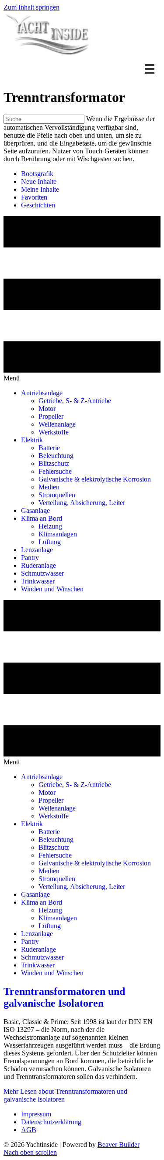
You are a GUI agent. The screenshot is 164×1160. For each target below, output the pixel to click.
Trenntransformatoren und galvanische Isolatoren (64, 997)
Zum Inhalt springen (31, 7)
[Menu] (150, 69)
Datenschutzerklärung (51, 1122)
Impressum (36, 1114)
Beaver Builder (119, 1144)
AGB (28, 1129)
